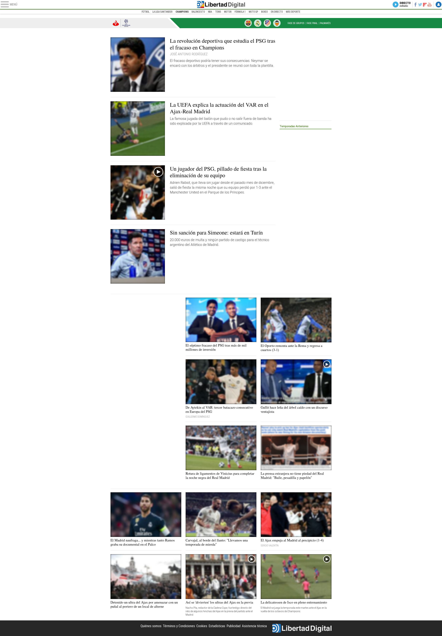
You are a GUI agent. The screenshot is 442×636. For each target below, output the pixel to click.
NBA (210, 11)
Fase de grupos (296, 23)
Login (438, 4)
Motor (228, 11)
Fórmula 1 (240, 11)
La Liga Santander (162, 11)
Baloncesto (198, 11)
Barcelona (248, 23)
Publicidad (234, 626)
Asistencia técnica (254, 626)
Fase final (312, 23)
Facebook (415, 4)
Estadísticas (217, 626)
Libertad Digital (221, 4)
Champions (182, 11)
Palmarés (325, 23)
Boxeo (264, 11)
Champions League (121, 23)
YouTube (429, 4)
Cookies (201, 626)
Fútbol (145, 11)
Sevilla (276, 23)
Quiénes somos (151, 626)
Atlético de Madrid (267, 23)
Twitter (420, 4)
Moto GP (253, 11)
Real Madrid (257, 23)
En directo (277, 11)
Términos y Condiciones (179, 626)
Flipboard (425, 4)
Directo (405, 4)
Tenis (218, 11)
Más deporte (293, 11)
